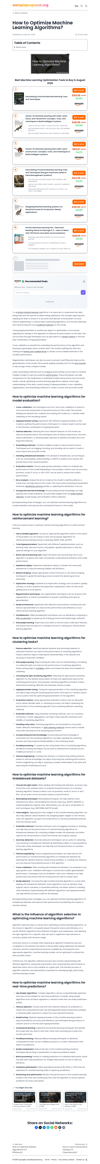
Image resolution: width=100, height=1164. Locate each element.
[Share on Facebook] (36, 1127)
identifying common (34, 486)
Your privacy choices (66, 1160)
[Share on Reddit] (55, 1127)
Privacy (54, 1160)
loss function (80, 363)
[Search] (81, 6)
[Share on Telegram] (48, 1127)
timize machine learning (28, 312)
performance (52, 375)
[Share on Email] (63, 1127)
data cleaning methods (54, 727)
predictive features (45, 325)
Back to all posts (21, 13)
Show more (21, 47)
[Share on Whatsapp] (52, 1127)
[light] (86, 6)
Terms (47, 1160)
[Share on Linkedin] (44, 1127)
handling (40, 668)
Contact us (80, 1160)
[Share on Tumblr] (59, 1127)
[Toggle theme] (84, 281)
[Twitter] (86, 1160)
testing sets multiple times (35, 351)
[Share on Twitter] (40, 1127)
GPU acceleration (23, 618)
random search (68, 336)
